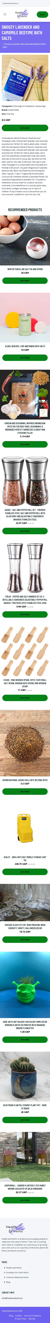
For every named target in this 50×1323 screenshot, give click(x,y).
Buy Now (25, 128)
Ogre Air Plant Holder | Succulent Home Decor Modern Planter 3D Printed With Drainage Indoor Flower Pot (25, 1025)
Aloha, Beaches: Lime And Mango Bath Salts (25, 346)
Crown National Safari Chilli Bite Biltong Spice (25, 780)
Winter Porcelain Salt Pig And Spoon (25, 269)
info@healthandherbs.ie (10, 3)
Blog (8, 1282)
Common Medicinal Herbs (17, 1277)
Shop (42, 14)
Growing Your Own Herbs (17, 1272)
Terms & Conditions (32, 1315)
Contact (18, 1315)
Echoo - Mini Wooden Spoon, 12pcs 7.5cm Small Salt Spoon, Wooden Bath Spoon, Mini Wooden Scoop (25, 683)
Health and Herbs (14, 1267)
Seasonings (41, 106)
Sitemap (31, 1318)
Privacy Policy (20, 1318)
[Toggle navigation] (5, 14)
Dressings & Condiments (24, 106)
